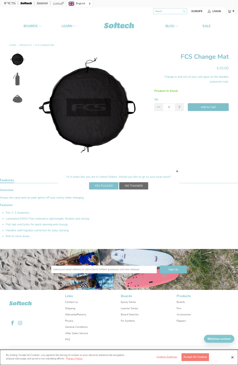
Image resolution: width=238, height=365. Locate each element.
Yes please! (104, 186)
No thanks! (134, 186)
